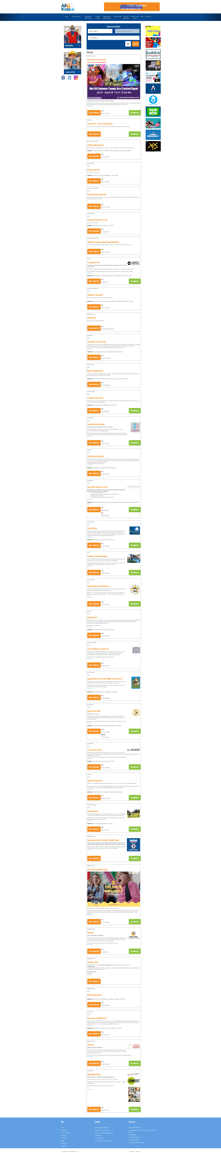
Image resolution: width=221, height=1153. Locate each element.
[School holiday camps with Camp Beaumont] (153, 135)
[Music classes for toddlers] (133, 1079)
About (62, 1141)
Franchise (63, 1135)
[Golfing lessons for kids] (133, 559)
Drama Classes (99, 1138)
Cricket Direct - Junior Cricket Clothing (99, 124)
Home (66, 16)
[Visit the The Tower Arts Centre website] (133, 750)
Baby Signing (132, 1134)
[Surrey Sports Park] (133, 263)
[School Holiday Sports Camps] (153, 42)
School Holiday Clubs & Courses (103, 1141)
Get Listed (64, 1138)
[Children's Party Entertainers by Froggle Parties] (153, 112)
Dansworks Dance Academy (95, 424)
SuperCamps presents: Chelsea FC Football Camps (103, 840)
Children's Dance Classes (135, 17)
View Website (134, 112)
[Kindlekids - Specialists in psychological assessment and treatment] (153, 54)
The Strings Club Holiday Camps (97, 869)
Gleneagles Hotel (92, 811)
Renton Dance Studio (93, 711)
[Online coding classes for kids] (132, 6)
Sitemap (63, 1146)
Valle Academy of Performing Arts (98, 586)
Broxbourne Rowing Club (95, 398)
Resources (64, 1130)
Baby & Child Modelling (135, 1127)
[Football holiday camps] (133, 845)
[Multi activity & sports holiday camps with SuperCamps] (153, 123)
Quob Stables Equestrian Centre (97, 487)
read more (90, 106)
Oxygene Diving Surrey (94, 780)
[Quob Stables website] (133, 487)
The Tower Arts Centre (94, 750)
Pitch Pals (90, 932)
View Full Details (94, 112)
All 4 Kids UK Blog (65, 1133)
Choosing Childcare (134, 1137)
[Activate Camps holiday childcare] (153, 88)
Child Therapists (117, 16)
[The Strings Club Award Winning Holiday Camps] (153, 65)
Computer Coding (97, 17)
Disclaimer (64, 1143)
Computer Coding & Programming (104, 1133)
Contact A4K (148, 16)
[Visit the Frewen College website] (134, 531)
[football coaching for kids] (133, 935)
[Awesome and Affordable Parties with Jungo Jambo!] (153, 31)
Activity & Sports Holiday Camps (107, 17)
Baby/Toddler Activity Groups (88, 17)
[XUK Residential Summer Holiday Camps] (153, 146)
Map (88, 166)
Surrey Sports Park (93, 262)
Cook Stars (90, 1045)
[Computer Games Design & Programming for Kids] (153, 100)
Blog (142, 16)
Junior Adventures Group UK (96, 59)
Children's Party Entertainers (102, 1130)
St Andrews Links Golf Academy (97, 556)
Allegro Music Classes (94, 1074)
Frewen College (92, 528)
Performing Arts (77, 16)
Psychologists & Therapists (102, 1127)
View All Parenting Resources (136, 1142)
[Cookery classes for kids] (133, 1047)
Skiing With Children (134, 1140)
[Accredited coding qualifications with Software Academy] (153, 77)
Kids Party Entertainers (126, 17)
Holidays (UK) (98, 1135)
